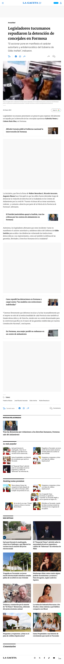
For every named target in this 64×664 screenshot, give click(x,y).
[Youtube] (54, 658)
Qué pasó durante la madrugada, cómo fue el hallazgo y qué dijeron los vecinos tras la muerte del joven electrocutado (19, 451)
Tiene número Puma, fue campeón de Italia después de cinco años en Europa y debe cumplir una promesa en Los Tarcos (20, 488)
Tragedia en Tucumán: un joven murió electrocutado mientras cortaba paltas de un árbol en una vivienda (17, 575)
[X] (39, 658)
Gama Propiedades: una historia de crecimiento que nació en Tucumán (21, 459)
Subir (59, 658)
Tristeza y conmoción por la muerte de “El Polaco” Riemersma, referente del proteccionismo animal (16, 607)
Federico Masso (7, 400)
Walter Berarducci (44, 400)
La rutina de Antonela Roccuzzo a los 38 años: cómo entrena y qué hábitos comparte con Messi (46, 607)
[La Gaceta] (32, 3)
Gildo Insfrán (33, 400)
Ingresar (61, 3)
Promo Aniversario (56, 3)
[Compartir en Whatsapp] (20, 57)
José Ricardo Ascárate (21, 400)
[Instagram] (34, 658)
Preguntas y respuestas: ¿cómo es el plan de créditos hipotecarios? (51, 459)
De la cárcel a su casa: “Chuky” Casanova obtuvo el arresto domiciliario (23, 505)
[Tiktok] (49, 658)
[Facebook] (44, 658)
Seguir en (55, 110)
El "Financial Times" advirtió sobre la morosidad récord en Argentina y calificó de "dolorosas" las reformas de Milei (20, 469)
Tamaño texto (10, 408)
